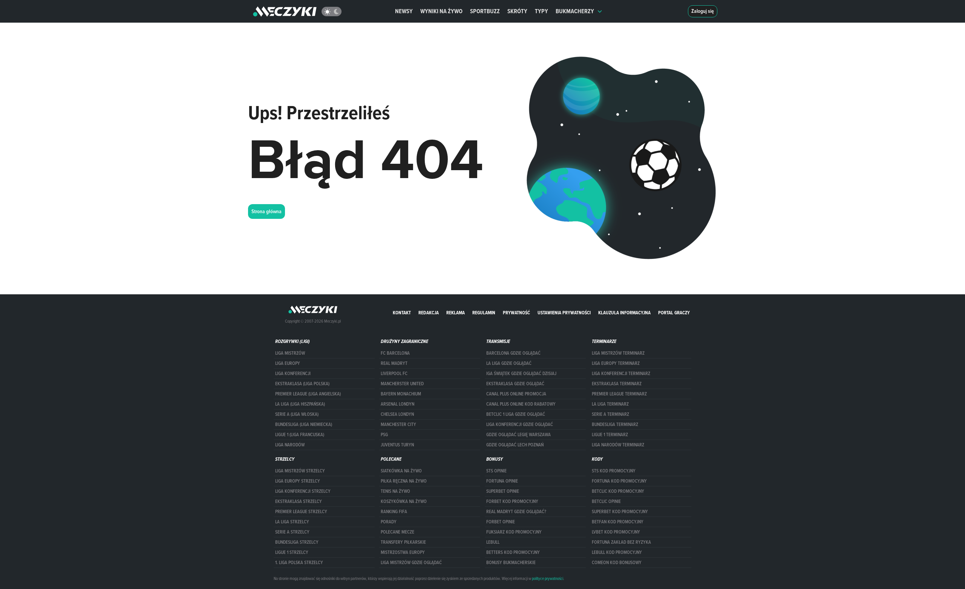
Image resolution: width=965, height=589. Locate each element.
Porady (389, 522)
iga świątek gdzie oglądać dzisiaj (521, 374)
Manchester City (398, 424)
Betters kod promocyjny (513, 552)
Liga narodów (290, 445)
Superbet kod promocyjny (620, 512)
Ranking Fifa (394, 512)
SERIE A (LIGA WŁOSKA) (297, 414)
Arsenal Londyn (397, 404)
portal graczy (674, 312)
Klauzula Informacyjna (624, 312)
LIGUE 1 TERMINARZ (610, 435)
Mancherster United (402, 384)
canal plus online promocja (516, 394)
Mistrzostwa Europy (403, 552)
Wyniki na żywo (441, 11)
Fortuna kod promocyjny (619, 481)
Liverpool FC (394, 374)
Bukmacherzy (575, 11)
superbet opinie (502, 491)
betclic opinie (606, 501)
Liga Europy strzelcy (297, 481)
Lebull (492, 542)
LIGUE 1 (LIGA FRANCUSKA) (299, 435)
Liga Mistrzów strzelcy (300, 471)
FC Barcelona (395, 353)
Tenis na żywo (395, 491)
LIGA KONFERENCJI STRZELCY (303, 491)
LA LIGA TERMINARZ (610, 404)
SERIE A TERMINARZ (610, 414)
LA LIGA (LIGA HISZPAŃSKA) (300, 404)
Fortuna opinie (502, 481)
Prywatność (516, 312)
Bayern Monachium (401, 394)
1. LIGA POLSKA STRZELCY (299, 563)
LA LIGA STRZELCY (292, 522)
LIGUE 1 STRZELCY (291, 552)
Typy (541, 11)
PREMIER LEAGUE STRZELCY (301, 512)
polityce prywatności (547, 578)
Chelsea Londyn (397, 414)
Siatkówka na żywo (401, 471)
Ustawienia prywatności (564, 312)
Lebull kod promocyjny (617, 552)
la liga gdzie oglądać (509, 363)
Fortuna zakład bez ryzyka (621, 542)
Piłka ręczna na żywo (404, 481)
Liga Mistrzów (290, 353)
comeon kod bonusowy (617, 563)
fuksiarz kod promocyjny (514, 532)
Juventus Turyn (397, 445)
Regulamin (483, 312)
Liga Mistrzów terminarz (618, 353)
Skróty (517, 11)
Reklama (455, 312)
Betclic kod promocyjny (618, 491)
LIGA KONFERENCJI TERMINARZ (621, 374)
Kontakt (402, 312)
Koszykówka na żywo (404, 501)
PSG (384, 435)
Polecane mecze (397, 532)
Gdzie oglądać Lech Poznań (515, 445)
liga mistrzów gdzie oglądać (411, 563)
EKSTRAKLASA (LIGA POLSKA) (302, 384)
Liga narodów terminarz (618, 445)
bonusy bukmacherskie (511, 563)
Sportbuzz (485, 11)
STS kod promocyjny (614, 471)
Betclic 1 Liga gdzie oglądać (515, 414)
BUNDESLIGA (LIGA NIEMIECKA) (303, 424)
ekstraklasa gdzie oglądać (515, 384)
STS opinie (496, 471)
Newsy (404, 11)
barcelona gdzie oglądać (513, 353)
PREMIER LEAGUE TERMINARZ (619, 394)
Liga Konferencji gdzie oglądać (519, 424)
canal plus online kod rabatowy (521, 404)
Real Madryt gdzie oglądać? (516, 512)
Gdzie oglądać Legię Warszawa (518, 435)
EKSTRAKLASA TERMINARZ (617, 384)
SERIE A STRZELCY (292, 532)
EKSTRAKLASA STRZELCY (298, 501)
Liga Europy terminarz (616, 363)
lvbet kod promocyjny (616, 532)
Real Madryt (394, 363)
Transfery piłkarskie (403, 542)
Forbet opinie (500, 522)
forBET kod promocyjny (512, 501)
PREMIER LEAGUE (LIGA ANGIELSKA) (308, 394)
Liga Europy (287, 363)
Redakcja (428, 312)
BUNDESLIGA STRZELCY (297, 542)
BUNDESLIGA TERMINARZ (615, 424)
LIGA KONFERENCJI (293, 374)
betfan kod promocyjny (617, 522)
